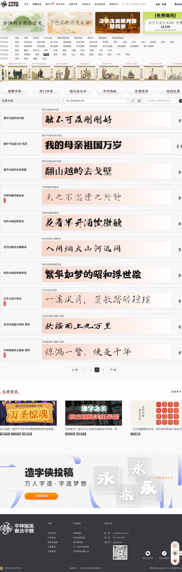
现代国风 (122, 46)
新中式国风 (149, 46)
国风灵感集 (53, 542)
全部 (17, 38)
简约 (46, 50)
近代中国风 (107, 46)
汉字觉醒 (135, 434)
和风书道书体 (63, 38)
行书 (134, 42)
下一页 (113, 370)
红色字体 (80, 42)
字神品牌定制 (118, 38)
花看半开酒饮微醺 (83, 223)
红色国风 (93, 46)
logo (73, 54)
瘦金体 (153, 42)
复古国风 (54, 46)
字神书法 (28, 42)
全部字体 (7, 101)
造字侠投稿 (78, 542)
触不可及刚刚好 (78, 119)
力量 (74, 50)
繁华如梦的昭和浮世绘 (93, 274)
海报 (128, 54)
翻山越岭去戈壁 (78, 171)
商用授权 (180, 118)
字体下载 (52, 533)
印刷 (55, 54)
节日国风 (80, 46)
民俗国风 (135, 46)
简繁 (35, 59)
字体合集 (52, 538)
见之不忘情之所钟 (83, 197)
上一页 (75, 370)
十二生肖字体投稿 (81, 547)
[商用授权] (175, 553)
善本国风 (41, 46)
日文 (44, 59)
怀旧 (83, 50)
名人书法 (54, 42)
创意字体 (73, 4)
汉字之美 (48, 38)
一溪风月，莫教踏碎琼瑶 (98, 300)
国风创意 (67, 42)
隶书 (163, 42)
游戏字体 (60, 4)
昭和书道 (78, 38)
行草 (143, 42)
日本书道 (93, 42)
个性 (101, 50)
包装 (109, 54)
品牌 (37, 54)
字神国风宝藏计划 (81, 551)
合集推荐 (52, 547)
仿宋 (172, 42)
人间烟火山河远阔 (83, 248)
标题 (91, 54)
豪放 (26, 50)
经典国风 (67, 46)
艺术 (110, 50)
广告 (119, 54)
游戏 (82, 54)
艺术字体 (16, 434)
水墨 (55, 50)
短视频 (27, 54)
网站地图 (153, 568)
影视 (46, 54)
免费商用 (27, 434)
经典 (92, 50)
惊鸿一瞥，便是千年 (88, 352)
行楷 (125, 42)
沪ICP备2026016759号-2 (13, 568)
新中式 (36, 50)
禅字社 (36, 38)
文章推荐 (52, 551)
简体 (26, 59)
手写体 (105, 42)
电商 (64, 54)
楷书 (116, 42)
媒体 (100, 54)
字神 (26, 38)
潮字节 (49, 4)
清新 (64, 50)
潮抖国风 (102, 38)
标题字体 (5, 434)
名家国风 (28, 46)
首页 (26, 4)
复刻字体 (41, 42)
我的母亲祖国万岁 (83, 145)
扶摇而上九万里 (78, 326)
